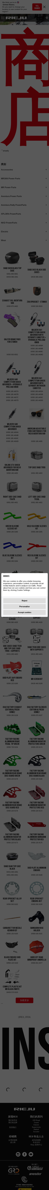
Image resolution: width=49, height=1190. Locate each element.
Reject (24, 601)
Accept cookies (24, 612)
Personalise (24, 606)
